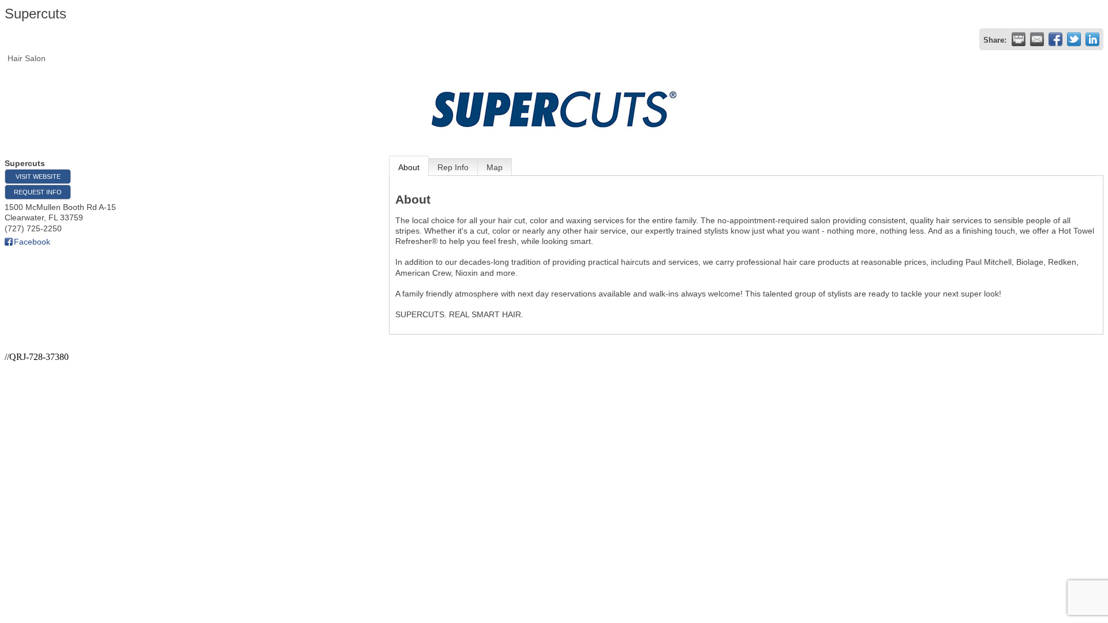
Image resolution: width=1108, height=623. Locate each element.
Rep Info (453, 167)
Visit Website (38, 176)
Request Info (38, 192)
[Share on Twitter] (1074, 39)
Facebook (32, 241)
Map (494, 167)
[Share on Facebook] (1055, 39)
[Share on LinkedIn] (1092, 39)
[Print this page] (1018, 39)
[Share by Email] (1037, 39)
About (409, 167)
